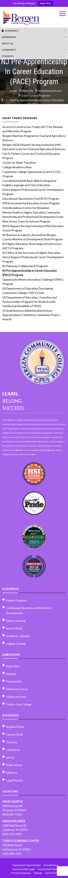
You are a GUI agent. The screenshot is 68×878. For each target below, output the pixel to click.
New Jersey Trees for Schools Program (26, 221)
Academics (11, 30)
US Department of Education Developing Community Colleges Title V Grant (27, 290)
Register (11, 673)
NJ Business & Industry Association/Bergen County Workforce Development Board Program (32, 237)
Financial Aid (14, 681)
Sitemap (38, 872)
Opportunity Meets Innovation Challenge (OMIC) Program (32, 282)
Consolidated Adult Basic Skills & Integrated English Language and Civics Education (29, 183)
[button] (62, 13)
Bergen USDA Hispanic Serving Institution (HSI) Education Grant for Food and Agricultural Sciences (33, 147)
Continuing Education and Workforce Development (29, 610)
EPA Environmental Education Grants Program (31, 203)
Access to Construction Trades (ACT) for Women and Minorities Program (32, 129)
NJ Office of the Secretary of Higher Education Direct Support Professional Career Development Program (33, 257)
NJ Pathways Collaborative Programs (25, 266)
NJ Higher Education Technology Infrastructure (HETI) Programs (32, 246)
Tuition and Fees (16, 696)
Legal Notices (14, 780)
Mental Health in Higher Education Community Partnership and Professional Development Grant (32, 214)
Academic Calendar (18, 636)
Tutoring (11, 742)
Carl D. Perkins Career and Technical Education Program (31, 156)
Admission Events (17, 689)
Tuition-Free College (18, 704)
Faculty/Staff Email (48, 869)
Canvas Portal (14, 734)
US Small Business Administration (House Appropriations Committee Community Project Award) (31, 315)
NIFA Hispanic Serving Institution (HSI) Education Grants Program (33, 228)
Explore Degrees (16, 600)
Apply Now (45, 3)
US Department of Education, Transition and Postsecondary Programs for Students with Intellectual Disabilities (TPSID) (29, 302)
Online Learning (16, 620)
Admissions (9, 37)
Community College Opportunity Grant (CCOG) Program (31, 174)
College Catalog (15, 643)
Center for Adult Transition (19, 162)
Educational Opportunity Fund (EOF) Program (30, 198)
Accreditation (51, 865)
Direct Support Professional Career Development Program (33, 192)
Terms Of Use (52, 872)
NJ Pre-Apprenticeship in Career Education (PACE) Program (29, 273)
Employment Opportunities (26, 865)
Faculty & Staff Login (23, 869)
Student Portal (15, 727)
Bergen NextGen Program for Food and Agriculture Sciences (34, 138)
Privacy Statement (21, 872)
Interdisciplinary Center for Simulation (25, 208)
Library (10, 757)
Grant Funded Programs (19, 118)
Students (8, 56)
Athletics (11, 772)
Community (9, 49)
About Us (7, 43)
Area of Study (14, 628)
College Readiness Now (17, 167)
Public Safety (14, 765)
